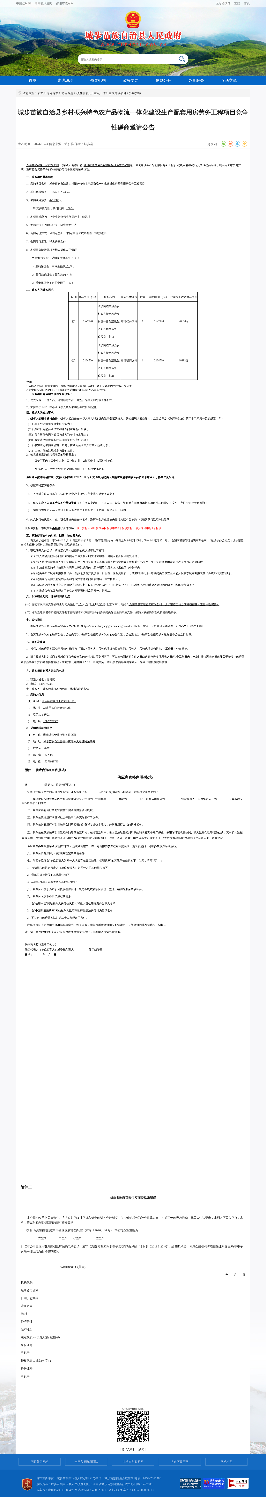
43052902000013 (143, 1490)
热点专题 (67, 93)
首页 (247, 3)
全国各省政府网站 (86, 1461)
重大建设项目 (117, 93)
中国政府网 (23, 3)
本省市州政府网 (133, 1461)
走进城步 (65, 80)
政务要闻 (130, 80)
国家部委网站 (39, 1461)
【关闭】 (141, 1449)
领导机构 (98, 80)
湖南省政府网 (43, 3)
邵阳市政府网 (65, 3)
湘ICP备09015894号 (61, 1490)
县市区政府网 (179, 1461)
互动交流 (229, 80)
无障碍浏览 (223, 3)
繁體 (237, 3)
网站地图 (226, 1461)
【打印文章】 (127, 1449)
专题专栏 (52, 93)
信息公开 (163, 80)
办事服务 (196, 80)
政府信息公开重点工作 (91, 93)
